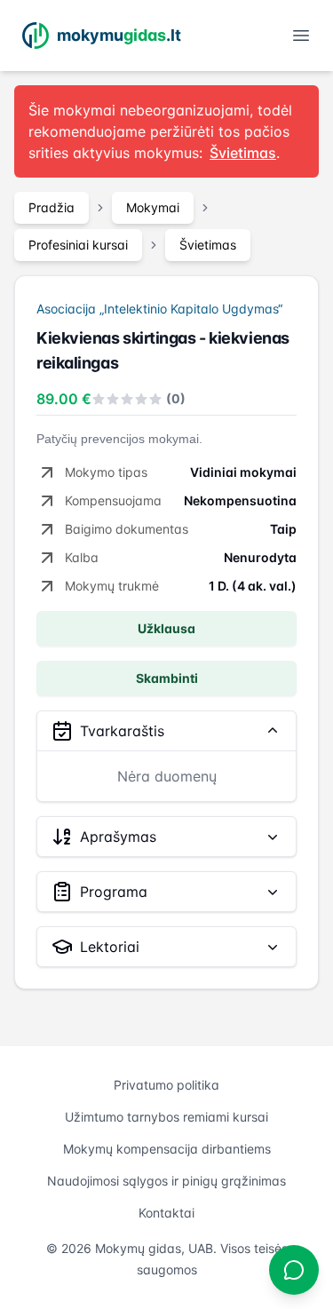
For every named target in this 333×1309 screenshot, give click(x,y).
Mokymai (152, 207)
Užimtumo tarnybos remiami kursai (166, 1116)
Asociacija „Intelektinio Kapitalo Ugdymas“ (159, 308)
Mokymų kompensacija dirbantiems (167, 1148)
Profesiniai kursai (78, 244)
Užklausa (166, 628)
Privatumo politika (166, 1084)
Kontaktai (166, 1212)
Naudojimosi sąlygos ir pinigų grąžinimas (166, 1180)
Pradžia (51, 207)
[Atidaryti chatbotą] (294, 1270)
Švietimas (207, 244)
